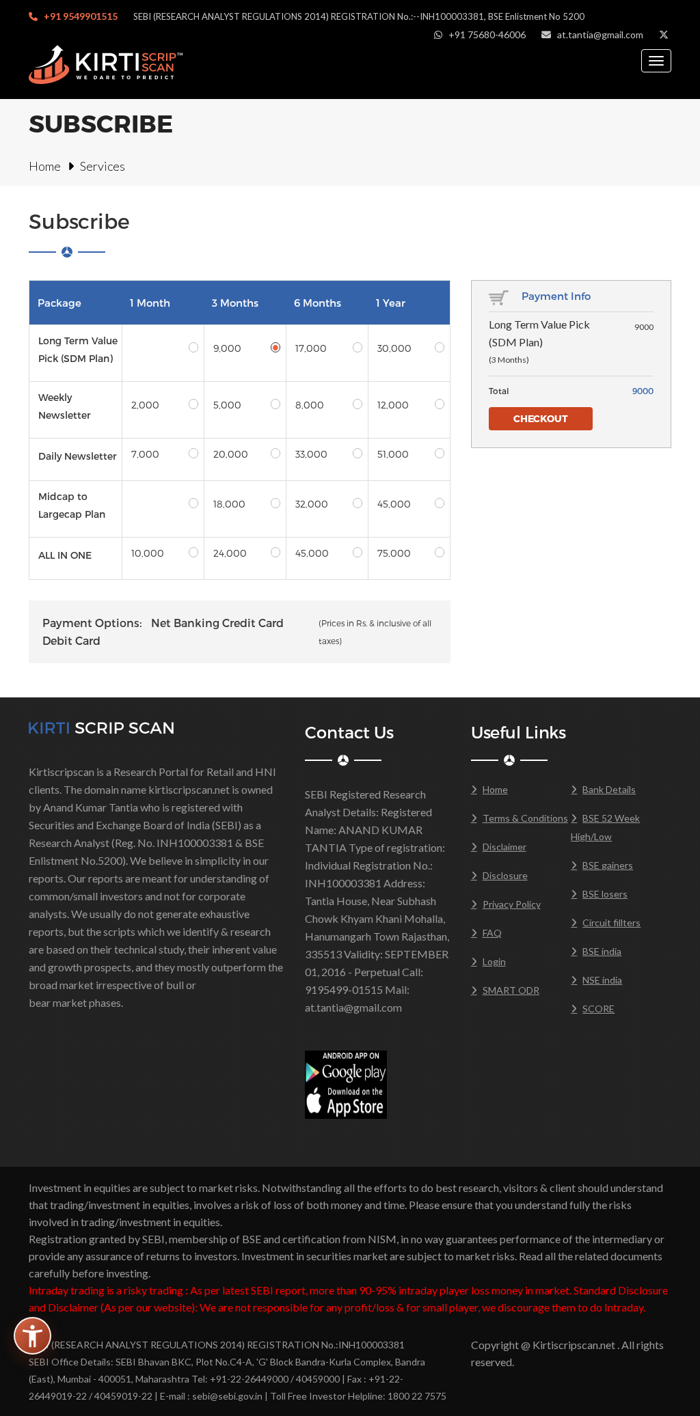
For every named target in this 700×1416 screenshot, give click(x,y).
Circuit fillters (611, 922)
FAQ (492, 933)
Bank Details (609, 789)
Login (494, 961)
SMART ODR (511, 990)
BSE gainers (607, 865)
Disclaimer (504, 846)
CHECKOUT (540, 418)
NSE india (602, 980)
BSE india (601, 951)
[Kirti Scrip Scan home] (106, 64)
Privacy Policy (512, 904)
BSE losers (605, 894)
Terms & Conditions (525, 818)
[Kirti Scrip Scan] (101, 726)
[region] (239, 430)
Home (45, 165)
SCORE (598, 1008)
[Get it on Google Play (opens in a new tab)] (346, 1065)
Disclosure (505, 875)
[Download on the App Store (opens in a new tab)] (346, 1100)
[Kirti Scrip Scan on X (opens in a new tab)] (664, 34)
